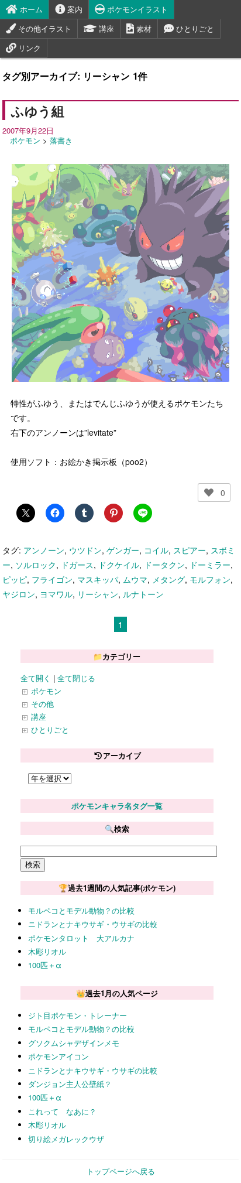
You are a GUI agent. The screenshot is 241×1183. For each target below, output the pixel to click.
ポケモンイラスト (136, 9)
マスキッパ (97, 579)
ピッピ (14, 579)
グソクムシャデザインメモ (73, 1042)
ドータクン (164, 564)
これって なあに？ (62, 1111)
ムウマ (135, 579)
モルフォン (210, 579)
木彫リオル (47, 951)
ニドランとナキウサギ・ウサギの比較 (92, 923)
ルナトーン (143, 594)
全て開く (35, 677)
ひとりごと (194, 28)
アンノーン (43, 550)
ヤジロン (18, 594)
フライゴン (52, 579)
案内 (73, 9)
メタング (168, 579)
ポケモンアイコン (58, 1056)
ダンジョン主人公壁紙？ (70, 1083)
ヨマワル (56, 594)
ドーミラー (210, 564)
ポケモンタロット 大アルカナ (81, 937)
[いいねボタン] (209, 492)
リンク (28, 47)
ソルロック (35, 564)
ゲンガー (122, 550)
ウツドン (85, 550)
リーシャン (97, 594)
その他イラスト (43, 28)
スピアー (189, 550)
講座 (105, 28)
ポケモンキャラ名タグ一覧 (117, 805)
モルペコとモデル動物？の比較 (81, 910)
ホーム (30, 9)
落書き (61, 140)
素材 (143, 28)
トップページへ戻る (121, 1171)
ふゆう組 (37, 110)
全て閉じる (76, 677)
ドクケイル (118, 564)
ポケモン (25, 140)
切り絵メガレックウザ (66, 1138)
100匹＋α (44, 964)
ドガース (77, 564)
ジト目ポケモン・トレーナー (77, 1015)
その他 (42, 703)
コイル (156, 550)
